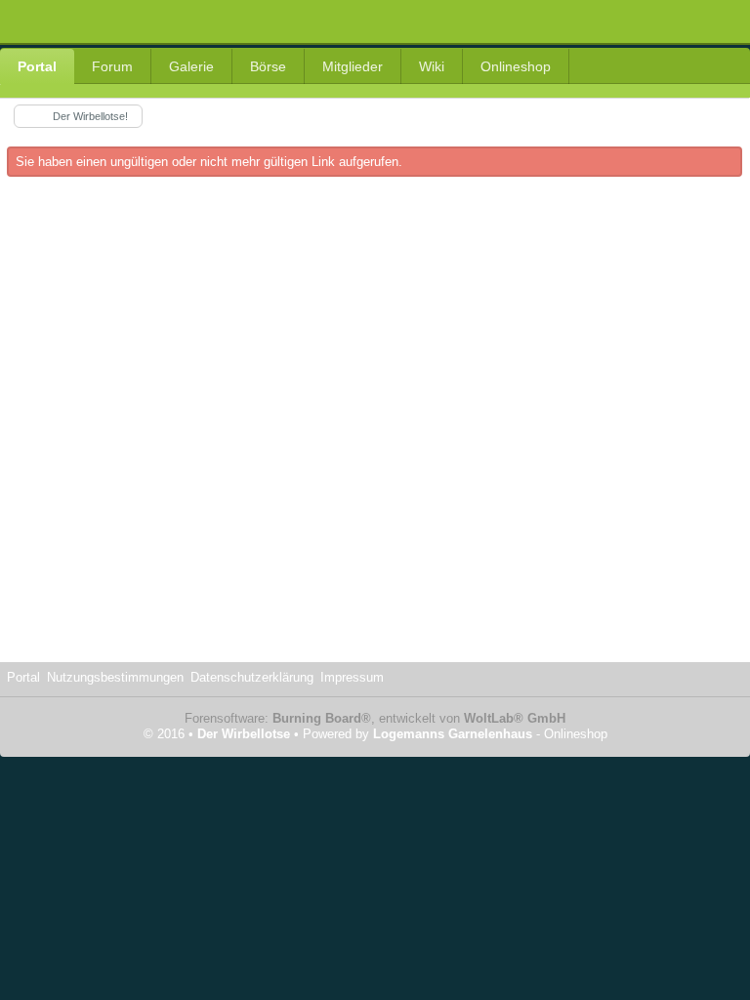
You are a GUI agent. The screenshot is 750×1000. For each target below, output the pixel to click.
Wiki (431, 66)
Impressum (352, 677)
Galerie (191, 66)
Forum (112, 66)
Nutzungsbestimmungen (115, 677)
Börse (268, 66)
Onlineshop (515, 66)
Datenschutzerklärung (251, 677)
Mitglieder (352, 66)
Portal (37, 66)
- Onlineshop (490, 734)
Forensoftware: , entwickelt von (375, 718)
